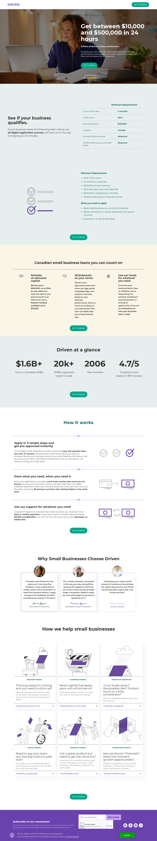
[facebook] (125, 825)
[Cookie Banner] (78, 835)
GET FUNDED (140, 5)
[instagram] (141, 825)
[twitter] (130, 825)
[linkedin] (136, 825)
